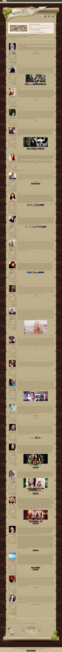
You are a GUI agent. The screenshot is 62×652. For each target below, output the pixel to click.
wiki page (37, 439)
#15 (53, 360)
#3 (53, 88)
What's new (9, 0)
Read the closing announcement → (35, 29)
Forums (4, 0)
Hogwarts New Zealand (7, 638)
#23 (53, 553)
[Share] (52, 43)
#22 (53, 526)
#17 (53, 404)
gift (37, 113)
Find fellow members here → (40, 32)
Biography (37, 251)
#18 (53, 424)
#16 (53, 379)
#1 (53, 43)
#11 (53, 261)
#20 (53, 470)
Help (50, 638)
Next (11, 41)
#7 (53, 172)
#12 (53, 285)
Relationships (34, 251)
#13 (53, 308)
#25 (53, 594)
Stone (34, 147)
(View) (15, 57)
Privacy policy (47, 638)
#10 (53, 239)
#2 (53, 66)
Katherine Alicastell (11, 38)
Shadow (37, 147)
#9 (53, 216)
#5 (53, 127)
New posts (3, 2)
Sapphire (18, 129)
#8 (53, 193)
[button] (12, 1)
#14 (53, 336)
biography (34, 439)
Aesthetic (35, 150)
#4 (53, 109)
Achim (18, 90)
